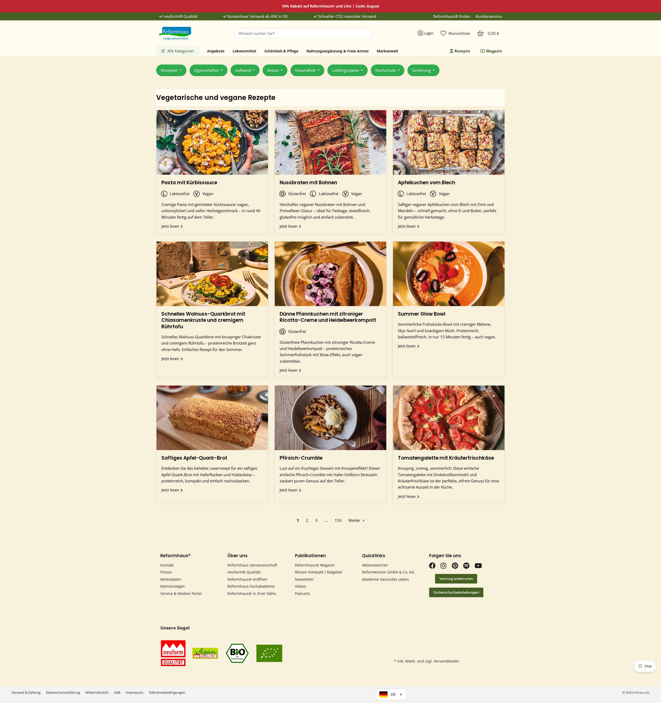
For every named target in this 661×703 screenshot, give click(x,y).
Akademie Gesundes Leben (385, 579)
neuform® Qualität (180, 16)
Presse (166, 572)
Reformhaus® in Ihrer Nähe (251, 593)
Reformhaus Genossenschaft (252, 565)
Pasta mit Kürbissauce (189, 182)
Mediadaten (170, 579)
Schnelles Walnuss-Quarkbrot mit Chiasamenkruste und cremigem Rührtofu (203, 320)
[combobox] (303, 33)
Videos (300, 586)
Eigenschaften (207, 70)
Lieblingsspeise (346, 70)
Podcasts (302, 593)
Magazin (494, 50)
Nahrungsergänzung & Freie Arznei (337, 51)
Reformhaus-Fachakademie (251, 586)
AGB (117, 692)
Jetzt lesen (170, 226)
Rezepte (462, 50)
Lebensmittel (244, 51)
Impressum (134, 692)
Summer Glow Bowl (421, 313)
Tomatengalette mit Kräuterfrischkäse (446, 457)
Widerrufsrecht (96, 692)
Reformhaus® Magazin (315, 565)
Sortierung (422, 70)
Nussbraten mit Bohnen (308, 182)
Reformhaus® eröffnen (247, 579)
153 (338, 520)
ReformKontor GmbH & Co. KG (388, 572)
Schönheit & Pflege (281, 51)
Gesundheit (306, 70)
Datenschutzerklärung (63, 692)
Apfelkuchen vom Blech (426, 182)
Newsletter (304, 579)
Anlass (273, 70)
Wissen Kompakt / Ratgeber (319, 572)
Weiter (355, 520)
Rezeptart (170, 70)
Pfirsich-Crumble (301, 457)
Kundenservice (489, 16)
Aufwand (243, 70)
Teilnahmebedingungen (167, 692)
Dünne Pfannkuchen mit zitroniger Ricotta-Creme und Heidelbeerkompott (328, 317)
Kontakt (167, 565)
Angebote (215, 51)
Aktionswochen (375, 565)
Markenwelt (387, 51)
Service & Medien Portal (181, 593)
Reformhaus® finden (451, 16)
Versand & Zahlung (26, 692)
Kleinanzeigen (172, 586)
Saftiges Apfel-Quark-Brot (194, 457)
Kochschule (386, 70)
